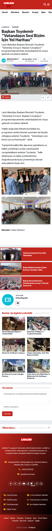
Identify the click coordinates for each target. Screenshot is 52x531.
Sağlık (37, 521)
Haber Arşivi (11, 509)
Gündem (15, 12)
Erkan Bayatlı (22, 298)
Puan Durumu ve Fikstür (39, 500)
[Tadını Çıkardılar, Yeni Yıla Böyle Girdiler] (38, 345)
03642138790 (27, 469)
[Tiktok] (28, 484)
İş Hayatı (28, 518)
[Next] (33, 484)
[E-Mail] (18, 303)
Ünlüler (12, 518)
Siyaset (25, 12)
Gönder (7, 414)
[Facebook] (11, 484)
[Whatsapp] (37, 484)
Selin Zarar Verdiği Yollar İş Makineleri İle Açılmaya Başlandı (38, 376)
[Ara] (45, 5)
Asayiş (35, 12)
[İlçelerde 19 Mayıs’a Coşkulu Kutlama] (38, 323)
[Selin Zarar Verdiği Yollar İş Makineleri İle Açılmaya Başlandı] (38, 366)
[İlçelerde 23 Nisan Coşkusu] (13, 345)
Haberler (5, 27)
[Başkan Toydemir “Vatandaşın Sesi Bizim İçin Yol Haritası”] (26, 79)
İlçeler (15, 27)
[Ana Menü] (48, 5)
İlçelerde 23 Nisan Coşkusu (13, 353)
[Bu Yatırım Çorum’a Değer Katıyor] (13, 366)
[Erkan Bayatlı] (8, 300)
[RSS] (41, 484)
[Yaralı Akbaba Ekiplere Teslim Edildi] (13, 323)
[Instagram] (20, 484)
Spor (43, 12)
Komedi (15, 521)
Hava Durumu (12, 495)
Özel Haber (42, 518)
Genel (5, 12)
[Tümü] (49, 428)
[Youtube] (24, 484)
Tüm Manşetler (12, 504)
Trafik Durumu (11, 500)
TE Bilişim (31, 527)
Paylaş (7, 97)
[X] (15, 484)
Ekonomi (23, 521)
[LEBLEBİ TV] (8, 4)
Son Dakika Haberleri (38, 504)
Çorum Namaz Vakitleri (39, 495)
